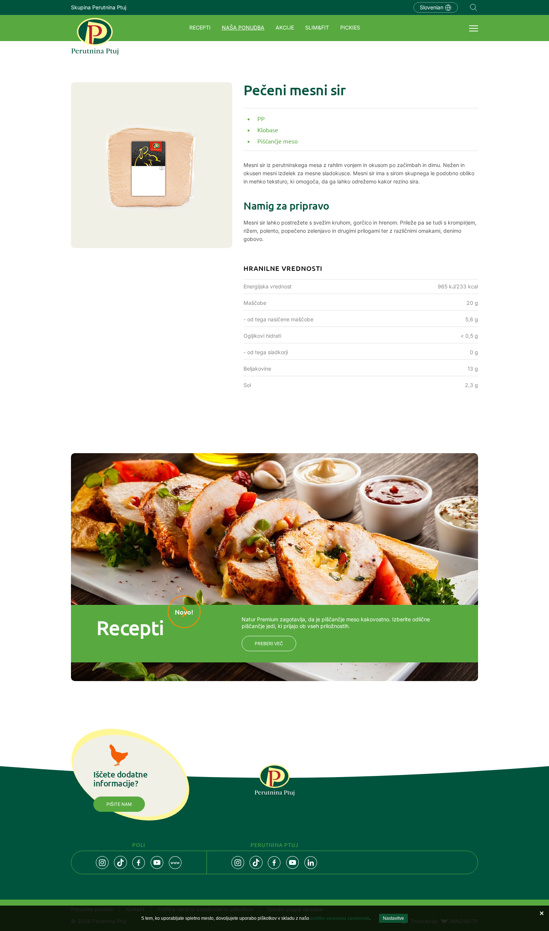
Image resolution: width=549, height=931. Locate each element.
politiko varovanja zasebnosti (339, 918)
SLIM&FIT (317, 27)
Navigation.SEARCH (473, 7)
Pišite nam (119, 804)
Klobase (267, 129)
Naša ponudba (243, 27)
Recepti (200, 27)
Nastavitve (393, 918)
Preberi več (269, 643)
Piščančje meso (277, 141)
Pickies (350, 27)
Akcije (285, 27)
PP (261, 118)
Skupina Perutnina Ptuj (98, 7)
